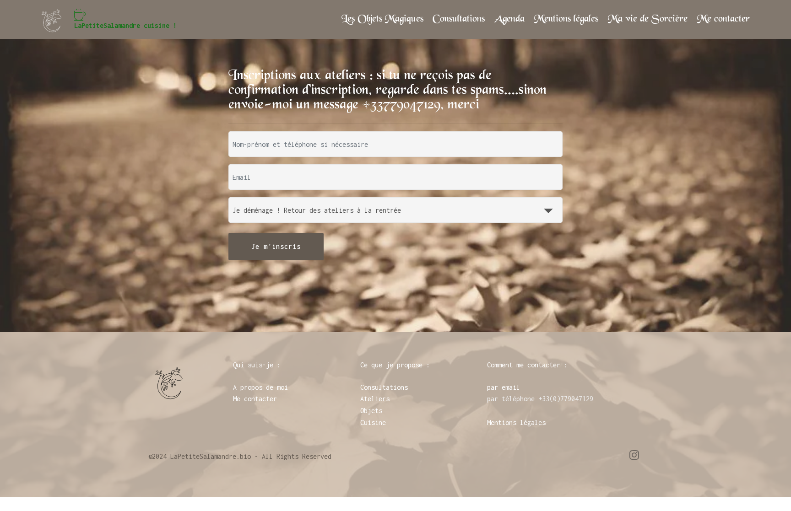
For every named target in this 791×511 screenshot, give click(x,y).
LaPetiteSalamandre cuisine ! (125, 25)
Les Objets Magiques (382, 19)
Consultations (459, 19)
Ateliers (375, 399)
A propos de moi (260, 387)
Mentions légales (566, 19)
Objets (371, 410)
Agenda (509, 19)
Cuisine (373, 422)
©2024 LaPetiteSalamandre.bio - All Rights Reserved (239, 456)
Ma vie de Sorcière (648, 19)
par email (503, 387)
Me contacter (723, 19)
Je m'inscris (276, 246)
